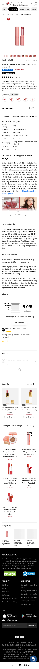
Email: (18, 657)
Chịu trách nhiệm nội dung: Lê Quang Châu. (18, 654)
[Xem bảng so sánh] (36, 108)
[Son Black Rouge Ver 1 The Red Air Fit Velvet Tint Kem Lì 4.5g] (10, 469)
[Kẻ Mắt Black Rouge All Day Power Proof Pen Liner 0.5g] (29, 438)
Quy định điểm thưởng (9, 598)
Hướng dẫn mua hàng (9, 602)
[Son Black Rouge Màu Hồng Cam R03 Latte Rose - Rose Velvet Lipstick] (18, 99)
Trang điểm (13, 9)
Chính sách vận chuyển (29, 594)
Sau (34, 60)
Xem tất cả (29, 384)
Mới (8, 19)
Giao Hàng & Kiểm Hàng (29, 597)
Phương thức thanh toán (29, 591)
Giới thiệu (5, 585)
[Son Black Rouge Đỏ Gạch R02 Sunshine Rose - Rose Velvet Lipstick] (25, 99)
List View (15, 94)
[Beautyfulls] (3, 14)
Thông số (6, 116)
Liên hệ (4, 588)
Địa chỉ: (4, 645)
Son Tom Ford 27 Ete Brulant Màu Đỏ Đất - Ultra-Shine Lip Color (29, 410)
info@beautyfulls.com (27, 657)
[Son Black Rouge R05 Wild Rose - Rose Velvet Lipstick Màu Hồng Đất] (5, 99)
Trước (27, 60)
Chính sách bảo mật (27, 604)
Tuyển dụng (5, 595)
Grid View (6, 94)
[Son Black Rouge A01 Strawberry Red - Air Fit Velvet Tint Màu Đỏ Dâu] (29, 469)
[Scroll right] (36, 116)
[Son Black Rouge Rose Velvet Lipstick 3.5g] (7, 534)
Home (5, 9)
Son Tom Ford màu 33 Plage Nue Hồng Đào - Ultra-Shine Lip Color (10, 410)
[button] (7, 3)
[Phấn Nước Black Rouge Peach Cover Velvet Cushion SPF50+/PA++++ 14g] (10, 438)
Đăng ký (31, 625)
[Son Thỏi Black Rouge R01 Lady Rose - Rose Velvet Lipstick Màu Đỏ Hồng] (32, 99)
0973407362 (11, 657)
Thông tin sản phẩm (20, 116)
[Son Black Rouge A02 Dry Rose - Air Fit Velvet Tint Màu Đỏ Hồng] (10, 498)
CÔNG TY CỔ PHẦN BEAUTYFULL (19, 643)
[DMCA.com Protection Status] (10, 573)
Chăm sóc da (24, 9)
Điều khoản (5, 592)
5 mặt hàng (25, 665)
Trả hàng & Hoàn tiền (28, 601)
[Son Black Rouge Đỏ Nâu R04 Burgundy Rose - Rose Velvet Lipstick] (11, 99)
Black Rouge (7, 60)
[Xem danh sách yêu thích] (32, 108)
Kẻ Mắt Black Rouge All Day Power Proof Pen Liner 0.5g (29, 452)
